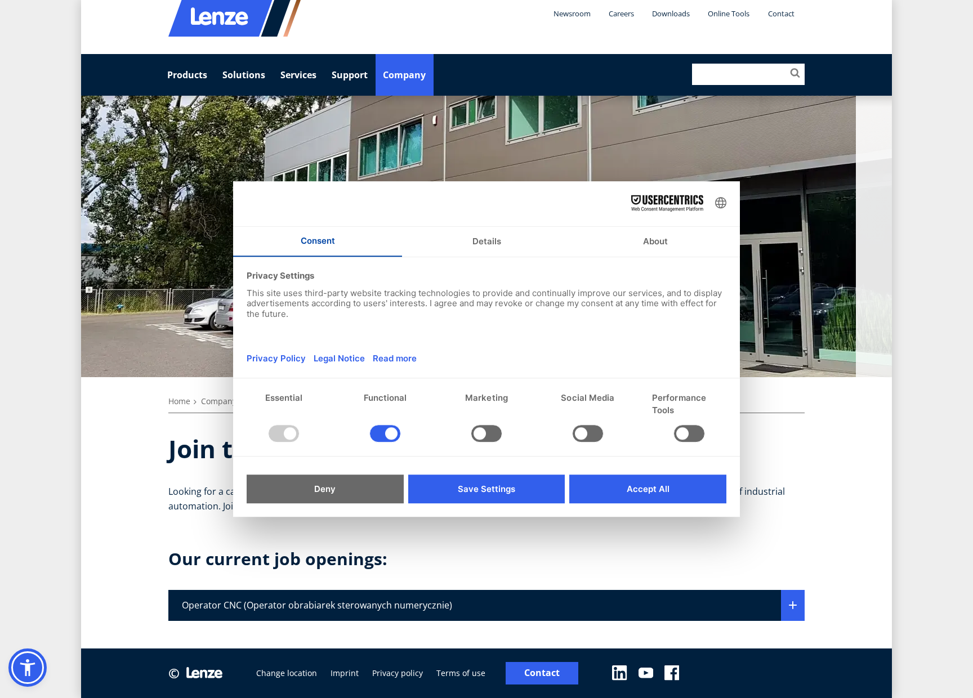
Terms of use (460, 673)
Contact (781, 13)
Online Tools (728, 13)
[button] (27, 667)
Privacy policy (397, 673)
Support (350, 75)
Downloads (671, 13)
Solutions (243, 75)
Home (179, 401)
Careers (621, 13)
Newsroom (572, 13)
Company (404, 75)
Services (298, 75)
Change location (286, 673)
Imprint (345, 673)
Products (187, 75)
